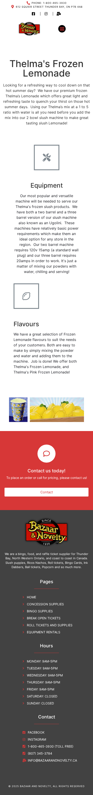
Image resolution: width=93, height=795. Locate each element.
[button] (62, 29)
